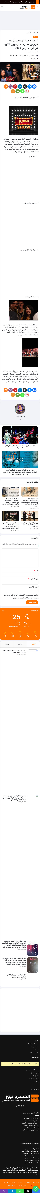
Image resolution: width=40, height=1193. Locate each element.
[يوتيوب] (19, 1106)
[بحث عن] (38, 8)
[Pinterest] (15, 86)
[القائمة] (2, 8)
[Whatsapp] (22, 91)
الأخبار (29, 32)
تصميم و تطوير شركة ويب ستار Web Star (19, 1185)
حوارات (36, 1049)
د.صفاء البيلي (32, 55)
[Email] (17, 91)
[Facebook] (34, 86)
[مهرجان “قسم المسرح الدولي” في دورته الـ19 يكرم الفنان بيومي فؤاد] (29, 516)
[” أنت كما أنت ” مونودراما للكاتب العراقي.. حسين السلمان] (32, 979)
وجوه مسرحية (34, 1052)
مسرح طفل (35, 1075)
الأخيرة (20, 644)
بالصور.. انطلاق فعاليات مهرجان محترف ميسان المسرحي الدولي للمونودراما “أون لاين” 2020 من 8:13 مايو (14, 798)
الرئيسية (34, 32)
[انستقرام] (16, 1106)
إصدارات (36, 1081)
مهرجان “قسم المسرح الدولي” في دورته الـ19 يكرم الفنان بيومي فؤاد (29, 524)
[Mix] (6, 86)
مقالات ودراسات (33, 1046)
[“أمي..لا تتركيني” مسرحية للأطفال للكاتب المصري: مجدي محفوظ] (32, 721)
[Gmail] (27, 91)
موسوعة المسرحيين (32, 1069)
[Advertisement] (20, 19)
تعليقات (7, 644)
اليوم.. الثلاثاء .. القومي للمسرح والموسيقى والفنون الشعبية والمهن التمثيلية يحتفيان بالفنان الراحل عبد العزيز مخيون (29, 502)
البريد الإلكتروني (33, 579)
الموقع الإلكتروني (33, 587)
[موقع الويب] (20, 420)
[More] (13, 91)
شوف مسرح (35, 1072)
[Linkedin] (20, 86)
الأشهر (33, 644)
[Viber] (10, 86)
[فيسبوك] (23, 1106)
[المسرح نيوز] (27, 7)
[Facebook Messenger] (29, 86)
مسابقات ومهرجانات (32, 1043)
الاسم (36, 570)
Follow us (35, 1057)
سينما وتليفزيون (34, 1078)
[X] (25, 86)
